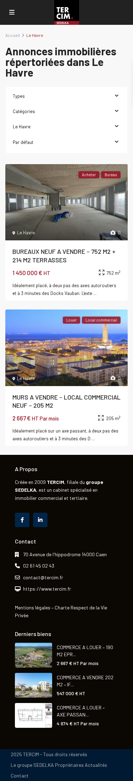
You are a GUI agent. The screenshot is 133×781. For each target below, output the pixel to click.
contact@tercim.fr (43, 577)
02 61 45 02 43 (38, 566)
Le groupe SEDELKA (32, 765)
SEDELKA (25, 490)
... (94, 293)
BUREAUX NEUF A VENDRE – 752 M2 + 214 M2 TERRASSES (64, 255)
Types (19, 96)
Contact (20, 775)
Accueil (12, 35)
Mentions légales (32, 607)
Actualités (96, 765)
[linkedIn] (40, 520)
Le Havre (22, 126)
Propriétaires (69, 765)
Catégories (24, 111)
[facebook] (22, 520)
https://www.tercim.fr (47, 589)
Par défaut (23, 142)
